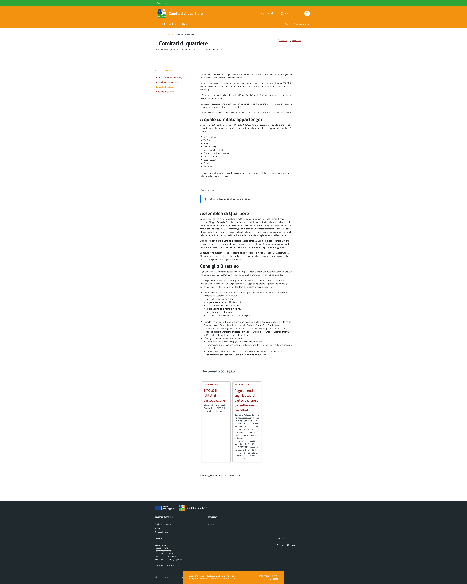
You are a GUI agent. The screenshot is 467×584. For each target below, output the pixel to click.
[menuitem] (286, 24)
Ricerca (211, 524)
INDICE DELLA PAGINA (163, 70)
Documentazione (161, 532)
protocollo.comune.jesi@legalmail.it (169, 559)
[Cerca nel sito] (307, 13)
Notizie (157, 528)
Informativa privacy (162, 577)
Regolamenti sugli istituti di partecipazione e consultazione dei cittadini (246, 400)
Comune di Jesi (157, 3)
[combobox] (247, 190)
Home (170, 34)
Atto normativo (211, 385)
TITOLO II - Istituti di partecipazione (214, 395)
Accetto (274, 579)
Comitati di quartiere (163, 524)
